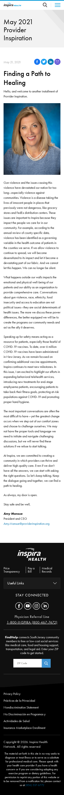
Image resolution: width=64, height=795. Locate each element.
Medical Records (47, 570)
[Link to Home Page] (32, 557)
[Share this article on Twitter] (44, 64)
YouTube (27, 606)
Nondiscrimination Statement (21, 707)
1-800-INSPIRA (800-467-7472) (32, 622)
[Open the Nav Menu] (55, 5)
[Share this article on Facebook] (37, 64)
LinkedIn (45, 606)
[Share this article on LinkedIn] (51, 64)
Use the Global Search (47, 5)
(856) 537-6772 (34, 785)
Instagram (36, 606)
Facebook (19, 606)
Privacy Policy (12, 694)
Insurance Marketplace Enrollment (24, 728)
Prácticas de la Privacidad (19, 701)
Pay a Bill (31, 570)
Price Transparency (12, 570)
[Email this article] (57, 64)
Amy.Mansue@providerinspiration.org (27, 524)
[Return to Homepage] (12, 5)
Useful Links (15, 583)
